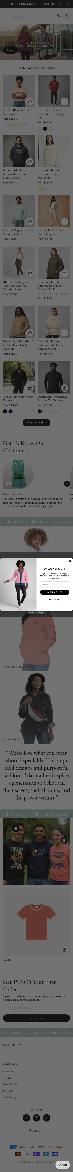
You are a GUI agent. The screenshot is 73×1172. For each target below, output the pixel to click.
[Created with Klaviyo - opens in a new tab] (36, 612)
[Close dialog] (70, 561)
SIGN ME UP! (54, 592)
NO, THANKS (54, 599)
